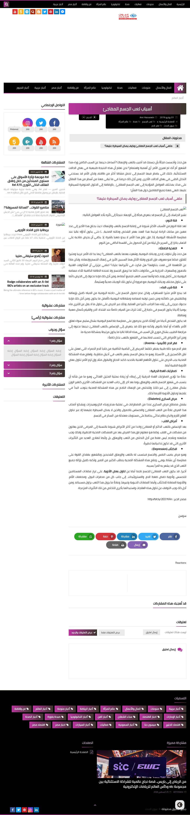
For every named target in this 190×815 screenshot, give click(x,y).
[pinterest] (50, 11)
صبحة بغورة (54, 716)
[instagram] (30, 809)
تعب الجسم (147, 122)
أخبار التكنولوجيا (79, 716)
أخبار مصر (72, 4)
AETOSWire (178, 792)
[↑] (95, 805)
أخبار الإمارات (173, 716)
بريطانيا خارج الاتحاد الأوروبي (32, 230)
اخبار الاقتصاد (149, 716)
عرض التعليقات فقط (110, 632)
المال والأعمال (165, 4)
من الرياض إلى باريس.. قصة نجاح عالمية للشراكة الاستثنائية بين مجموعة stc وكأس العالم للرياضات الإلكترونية (142, 784)
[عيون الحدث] (127, 17)
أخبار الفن (103, 716)
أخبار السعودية (126, 724)
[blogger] (38, 11)
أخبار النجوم (23, 87)
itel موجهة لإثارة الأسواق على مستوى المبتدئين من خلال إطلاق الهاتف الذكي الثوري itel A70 (28, 180)
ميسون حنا (150, 724)
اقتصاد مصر (38, 724)
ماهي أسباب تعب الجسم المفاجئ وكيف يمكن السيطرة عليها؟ (138, 146)
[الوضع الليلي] (179, 804)
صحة (127, 4)
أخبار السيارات (83, 724)
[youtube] (15, 11)
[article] (100, 583)
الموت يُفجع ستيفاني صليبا (32, 256)
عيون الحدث (169, 126)
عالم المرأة (101, 4)
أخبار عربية (58, 4)
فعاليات (138, 4)
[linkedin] (56, 11)
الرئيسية (180, 4)
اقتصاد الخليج (173, 724)
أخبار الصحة (31, 716)
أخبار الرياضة (86, 708)
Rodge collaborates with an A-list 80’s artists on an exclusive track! (28, 283)
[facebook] (12, 809)
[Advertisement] (127, 51)
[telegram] (27, 11)
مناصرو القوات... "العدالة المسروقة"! (26, 207)
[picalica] (6, 809)
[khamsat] (21, 11)
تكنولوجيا (115, 4)
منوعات (150, 4)
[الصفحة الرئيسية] (180, 88)
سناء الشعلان (125, 716)
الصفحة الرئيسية (166, 122)
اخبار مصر (60, 724)
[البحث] (6, 4)
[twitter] (44, 11)
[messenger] (62, 11)
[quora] (32, 11)
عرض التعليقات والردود (81, 632)
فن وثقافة (86, 4)
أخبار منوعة (63, 708)
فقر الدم (155, 126)
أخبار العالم (178, 97)
